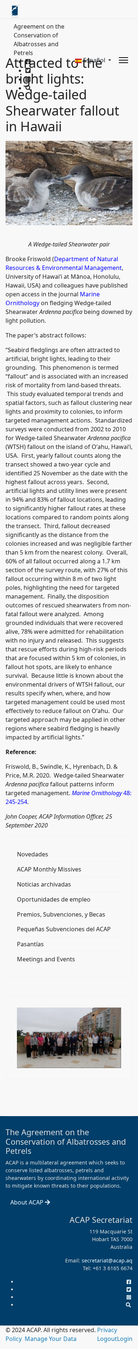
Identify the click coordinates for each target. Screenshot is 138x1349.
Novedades (32, 854)
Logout (107, 1339)
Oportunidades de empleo (54, 899)
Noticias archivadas (44, 884)
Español (94, 60)
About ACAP (27, 1202)
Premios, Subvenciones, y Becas (61, 914)
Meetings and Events (46, 959)
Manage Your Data (51, 1339)
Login (124, 1339)
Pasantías (30, 944)
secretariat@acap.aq (107, 1260)
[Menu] (123, 60)
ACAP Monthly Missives (49, 869)
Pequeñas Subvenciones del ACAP (64, 929)
